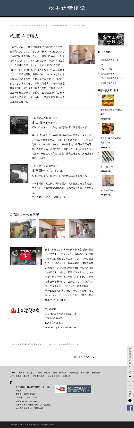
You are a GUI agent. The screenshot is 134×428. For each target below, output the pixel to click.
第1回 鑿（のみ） (84, 357)
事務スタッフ (39, 344)
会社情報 (96, 372)
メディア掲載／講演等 (19, 376)
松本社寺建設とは (27, 372)
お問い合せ (68, 376)
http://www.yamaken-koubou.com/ (61, 327)
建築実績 (74, 372)
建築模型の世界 (108, 74)
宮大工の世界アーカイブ (40, 25)
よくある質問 (53, 376)
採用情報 (85, 372)
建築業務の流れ (60, 372)
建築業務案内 (44, 372)
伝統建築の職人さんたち (61, 25)
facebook (11, 382)
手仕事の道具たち (109, 83)
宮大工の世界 (22, 25)
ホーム (12, 25)
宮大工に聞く (107, 69)
